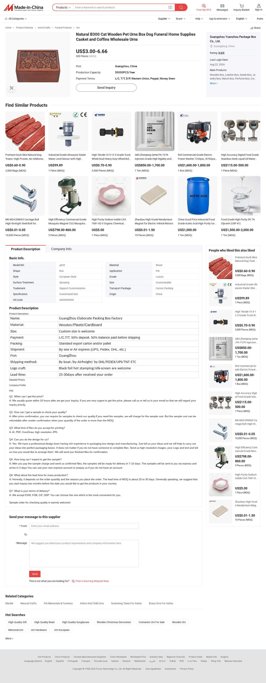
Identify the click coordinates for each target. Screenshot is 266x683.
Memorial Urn (15, 630)
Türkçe (203, 660)
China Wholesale (118, 656)
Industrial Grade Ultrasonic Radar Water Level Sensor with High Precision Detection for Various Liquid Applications (246, 286)
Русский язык (100, 660)
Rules (260, 18)
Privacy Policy (187, 668)
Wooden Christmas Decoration (114, 622)
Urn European (62, 630)
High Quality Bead (44, 622)
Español (60, 660)
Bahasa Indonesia (233, 660)
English (48, 660)
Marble (9, 603)
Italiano (115, 660)
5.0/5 (221, 52)
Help (197, 18)
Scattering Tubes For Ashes (126, 603)
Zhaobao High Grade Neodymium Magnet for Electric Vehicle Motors (246, 503)
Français (86, 660)
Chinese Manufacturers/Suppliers (90, 656)
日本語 (172, 660)
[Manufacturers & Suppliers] (23, 7)
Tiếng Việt (216, 660)
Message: (21, 543)
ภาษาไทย (192, 660)
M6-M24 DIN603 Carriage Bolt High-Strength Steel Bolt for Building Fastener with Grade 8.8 (246, 422)
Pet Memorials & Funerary (58, 603)
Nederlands (139, 660)
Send (35, 574)
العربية (152, 660)
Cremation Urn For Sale (151, 622)
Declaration (170, 668)
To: (25, 534)
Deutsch (126, 660)
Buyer (179, 18)
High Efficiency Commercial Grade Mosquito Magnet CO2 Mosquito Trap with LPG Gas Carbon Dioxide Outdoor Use (246, 449)
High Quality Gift (17, 622)
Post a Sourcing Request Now (90, 581)
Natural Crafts (28, 603)
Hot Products (44, 656)
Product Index (195, 656)
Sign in (258, 9)
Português (73, 660)
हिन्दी (182, 660)
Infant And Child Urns (92, 603)
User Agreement (153, 668)
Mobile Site (211, 656)
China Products (62, 656)
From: (23, 526)
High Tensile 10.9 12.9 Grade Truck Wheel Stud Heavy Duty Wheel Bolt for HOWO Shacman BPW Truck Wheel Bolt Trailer (246, 313)
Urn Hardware (39, 630)
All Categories (16, 18)
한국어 (162, 660)
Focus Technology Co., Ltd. (109, 668)
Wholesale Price (138, 656)
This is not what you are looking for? (49, 581)
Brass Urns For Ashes (161, 603)
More (213, 83)
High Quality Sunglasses (75, 622)
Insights (224, 656)
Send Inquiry (106, 87)
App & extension (218, 18)
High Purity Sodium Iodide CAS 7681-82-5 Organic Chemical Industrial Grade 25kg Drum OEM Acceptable (246, 476)
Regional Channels (176, 656)
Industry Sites (156, 656)
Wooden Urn (179, 622)
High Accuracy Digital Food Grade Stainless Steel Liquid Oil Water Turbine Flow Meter (246, 395)
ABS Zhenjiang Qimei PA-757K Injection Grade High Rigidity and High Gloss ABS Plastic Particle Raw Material (246, 340)
